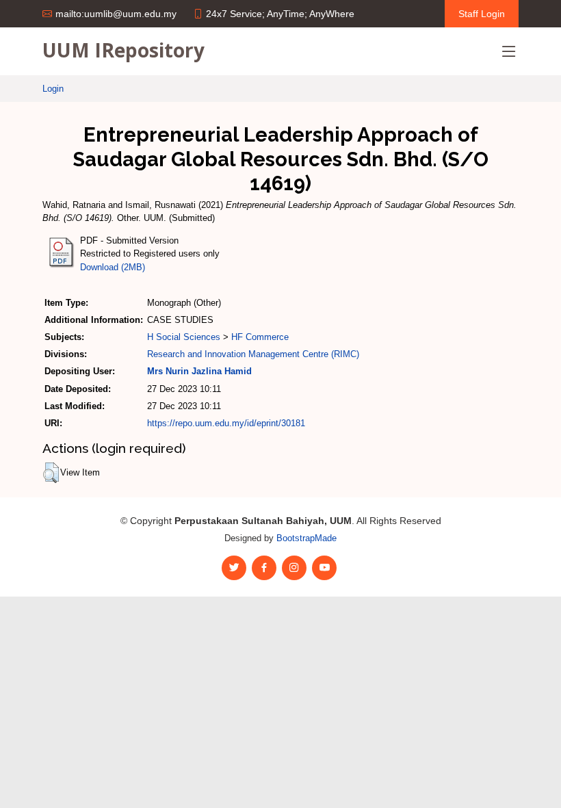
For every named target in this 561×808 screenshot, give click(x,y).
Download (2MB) (112, 267)
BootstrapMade (306, 538)
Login (53, 88)
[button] (51, 472)
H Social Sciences (183, 337)
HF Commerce (260, 337)
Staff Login (481, 13)
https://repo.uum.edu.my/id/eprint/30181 (226, 423)
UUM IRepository (123, 50)
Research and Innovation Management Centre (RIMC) (253, 354)
